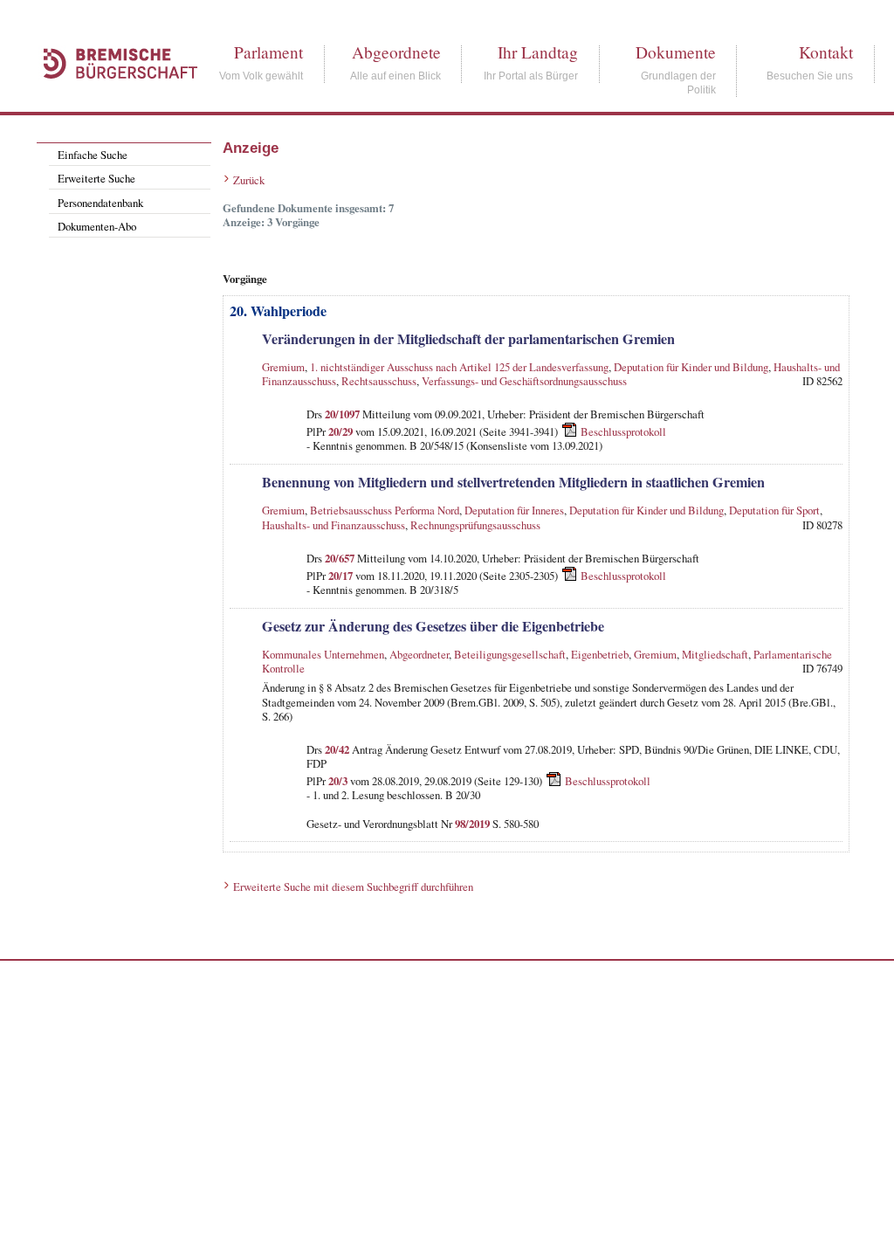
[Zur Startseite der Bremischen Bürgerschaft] (111, 97)
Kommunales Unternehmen (323, 654)
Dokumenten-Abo (97, 226)
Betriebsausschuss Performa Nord (384, 510)
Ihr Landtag (538, 52)
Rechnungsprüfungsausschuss (475, 525)
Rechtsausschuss (378, 381)
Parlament (268, 52)
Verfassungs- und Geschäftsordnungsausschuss (524, 381)
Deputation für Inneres (514, 510)
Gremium (283, 367)
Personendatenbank (100, 202)
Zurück (249, 180)
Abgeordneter (419, 654)
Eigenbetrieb (600, 654)
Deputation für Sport (774, 510)
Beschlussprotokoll (623, 431)
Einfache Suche (92, 154)
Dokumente (676, 52)
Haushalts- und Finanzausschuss (333, 525)
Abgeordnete (396, 52)
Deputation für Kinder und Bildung (691, 367)
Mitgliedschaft (715, 654)
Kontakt (826, 52)
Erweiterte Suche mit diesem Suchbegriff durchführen (353, 886)
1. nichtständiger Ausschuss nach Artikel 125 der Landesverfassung (459, 367)
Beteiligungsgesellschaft (510, 654)
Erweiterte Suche (96, 178)
